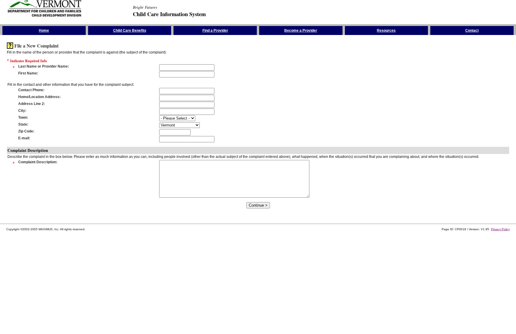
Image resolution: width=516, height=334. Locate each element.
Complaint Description (37, 162)
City (21, 111)
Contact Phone (30, 90)
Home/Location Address (38, 97)
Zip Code (25, 131)
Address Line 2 (31, 104)
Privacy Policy (500, 229)
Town (22, 117)
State (22, 124)
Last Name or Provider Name (43, 66)
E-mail (23, 138)
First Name (27, 73)
